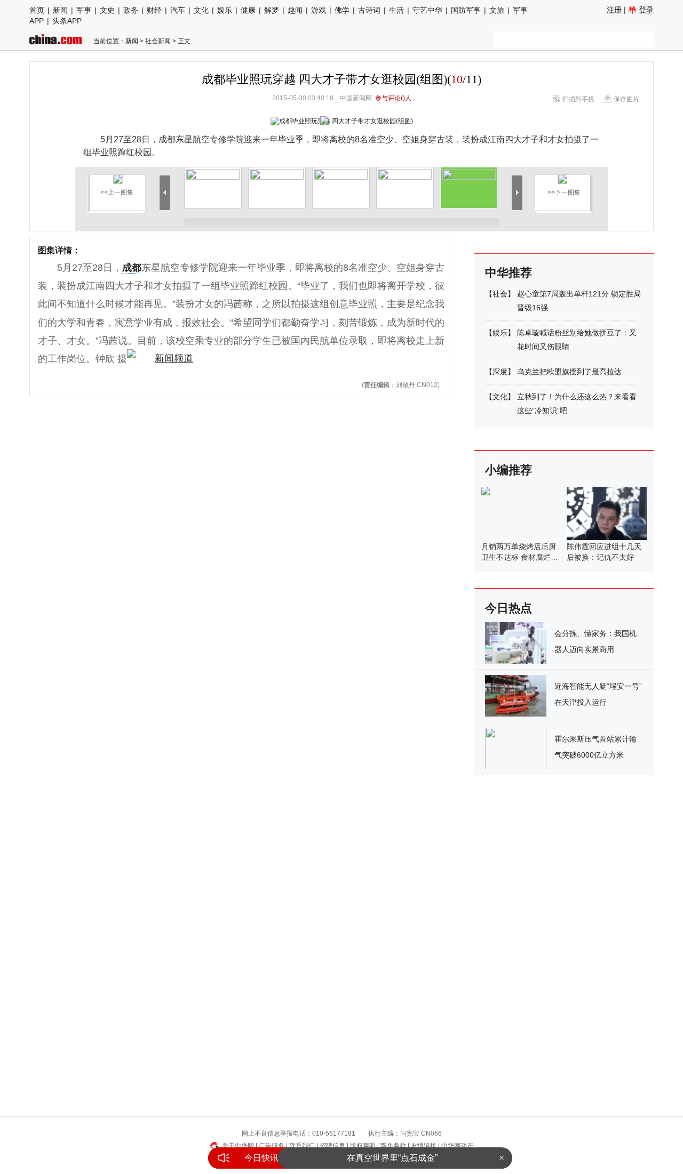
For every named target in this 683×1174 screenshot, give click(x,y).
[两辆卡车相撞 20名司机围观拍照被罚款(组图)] (118, 175)
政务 (130, 10)
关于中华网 (238, 1145)
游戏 (318, 10)
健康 (248, 10)
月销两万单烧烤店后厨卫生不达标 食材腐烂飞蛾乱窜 (519, 557)
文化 (201, 10)
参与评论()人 (393, 98)
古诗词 (369, 10)
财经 (154, 10)
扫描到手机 (578, 99)
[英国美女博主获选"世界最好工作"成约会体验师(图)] (562, 175)
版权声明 (363, 1145)
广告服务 (271, 1145)
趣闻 (295, 10)
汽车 (177, 10)
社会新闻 (158, 41)
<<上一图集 (116, 192)
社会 (500, 294)
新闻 (60, 10)
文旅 (496, 10)
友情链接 (423, 1145)
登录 (646, 9)
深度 (500, 371)
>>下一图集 (564, 192)
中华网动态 (457, 1145)
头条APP (67, 21)
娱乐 (224, 10)
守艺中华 (427, 10)
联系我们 (302, 1145)
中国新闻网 (356, 98)
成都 (131, 267)
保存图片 (626, 99)
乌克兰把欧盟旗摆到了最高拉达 (569, 371)
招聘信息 (332, 1145)
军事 (83, 10)
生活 (396, 10)
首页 (36, 10)
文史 (107, 10)
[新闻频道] (160, 358)
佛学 (342, 10)
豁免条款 (393, 1145)
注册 (614, 9)
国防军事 (466, 10)
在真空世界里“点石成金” (392, 1157)
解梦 (271, 10)
